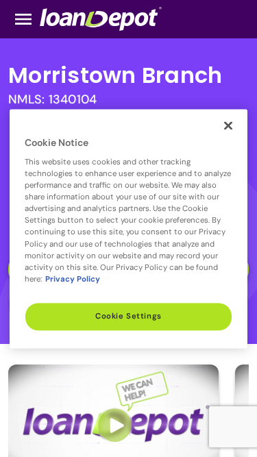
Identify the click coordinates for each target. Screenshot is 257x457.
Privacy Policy (72, 279)
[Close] (228, 125)
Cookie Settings (128, 316)
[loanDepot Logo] (101, 18)
